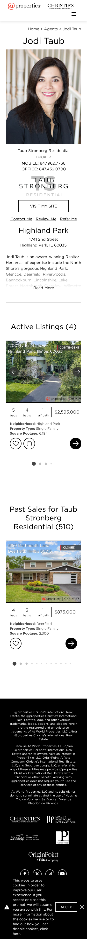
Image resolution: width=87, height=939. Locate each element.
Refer (68, 219)
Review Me (46, 219)
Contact (21, 219)
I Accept (66, 907)
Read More (43, 288)
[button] (82, 907)
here (16, 934)
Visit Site (43, 206)
